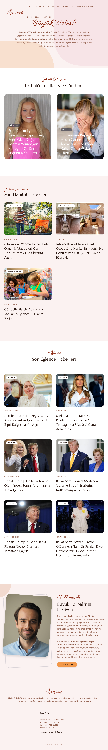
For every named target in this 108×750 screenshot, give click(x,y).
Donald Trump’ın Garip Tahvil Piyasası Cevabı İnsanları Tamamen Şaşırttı (25, 546)
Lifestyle (68, 7)
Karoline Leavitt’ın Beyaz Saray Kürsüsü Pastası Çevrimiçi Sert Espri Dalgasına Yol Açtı (26, 420)
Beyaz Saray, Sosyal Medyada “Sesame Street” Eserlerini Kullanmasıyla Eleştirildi (77, 485)
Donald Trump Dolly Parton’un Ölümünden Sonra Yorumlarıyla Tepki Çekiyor (27, 485)
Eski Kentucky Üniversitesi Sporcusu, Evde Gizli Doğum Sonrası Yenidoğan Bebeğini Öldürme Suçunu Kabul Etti (26, 141)
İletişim (47, 17)
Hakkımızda (33, 17)
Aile (29, 7)
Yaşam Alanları (85, 7)
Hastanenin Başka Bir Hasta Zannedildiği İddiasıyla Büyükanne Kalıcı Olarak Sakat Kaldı (78, 144)
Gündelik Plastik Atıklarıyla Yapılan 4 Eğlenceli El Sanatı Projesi (24, 313)
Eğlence (40, 7)
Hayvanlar (53, 7)
